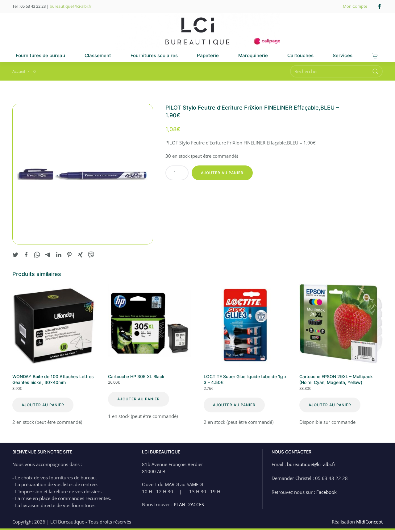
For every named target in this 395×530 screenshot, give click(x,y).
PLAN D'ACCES (189, 504)
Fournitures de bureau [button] (40, 55)
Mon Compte (355, 6)
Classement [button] (98, 55)
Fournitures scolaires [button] (154, 55)
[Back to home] (197, 31)
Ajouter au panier (222, 172)
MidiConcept (369, 522)
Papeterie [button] (208, 55)
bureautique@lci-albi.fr (70, 6)
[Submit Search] (375, 71)
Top (380, 515)
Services (342, 55)
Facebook (326, 492)
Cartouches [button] (300, 55)
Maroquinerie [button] (253, 55)
